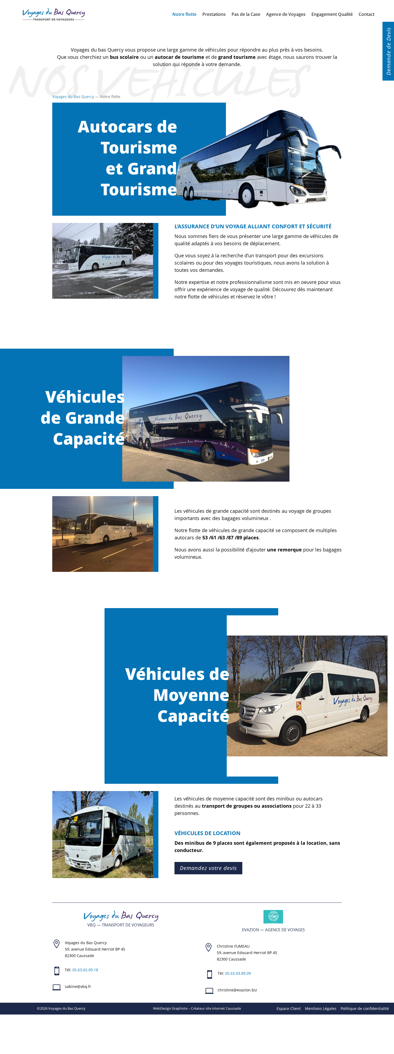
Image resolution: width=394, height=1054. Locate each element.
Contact (366, 14)
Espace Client (289, 1008)
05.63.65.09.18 (85, 969)
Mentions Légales (320, 1008)
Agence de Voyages (286, 14)
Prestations (214, 14)
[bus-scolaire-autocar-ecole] (102, 876)
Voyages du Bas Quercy (73, 96)
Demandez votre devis (208, 868)
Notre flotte (184, 14)
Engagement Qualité (332, 14)
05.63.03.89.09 (238, 973)
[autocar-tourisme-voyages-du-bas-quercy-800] (102, 570)
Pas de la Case (246, 14)
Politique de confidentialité (365, 1008)
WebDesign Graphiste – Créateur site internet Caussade (197, 1008)
